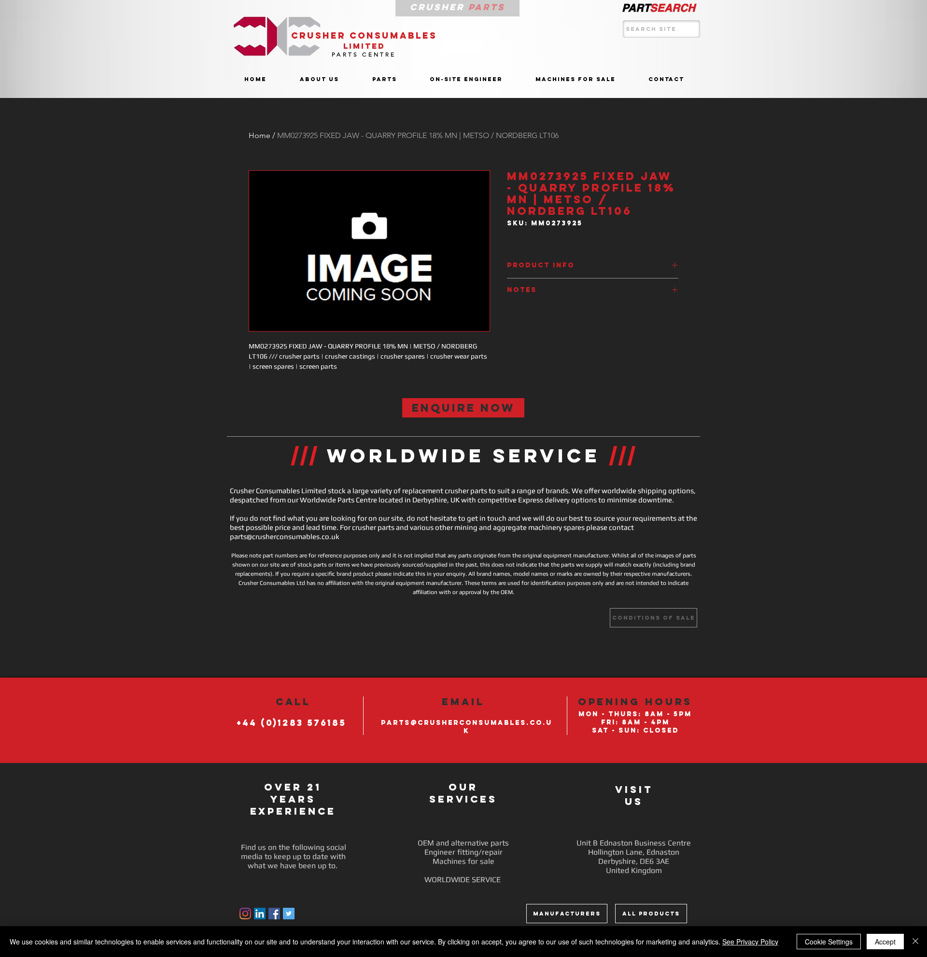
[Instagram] (245, 913)
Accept (885, 941)
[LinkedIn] (260, 913)
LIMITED (364, 46)
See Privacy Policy (750, 941)
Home (259, 135)
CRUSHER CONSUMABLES (364, 35)
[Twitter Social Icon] (289, 913)
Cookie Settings (829, 941)
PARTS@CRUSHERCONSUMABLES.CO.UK (466, 727)
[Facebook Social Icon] (274, 913)
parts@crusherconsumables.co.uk (284, 536)
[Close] (915, 941)
